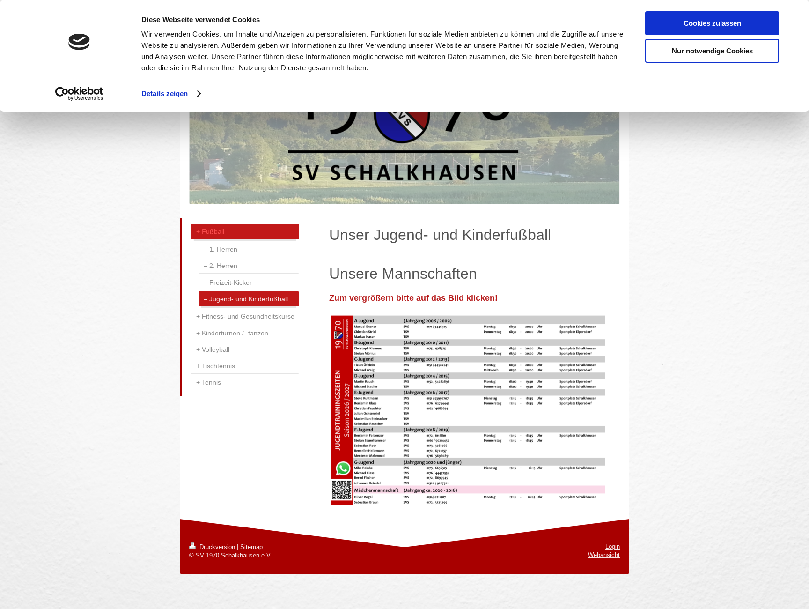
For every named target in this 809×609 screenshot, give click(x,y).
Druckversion (217, 546)
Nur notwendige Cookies (712, 51)
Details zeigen (164, 93)
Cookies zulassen (712, 23)
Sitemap (251, 546)
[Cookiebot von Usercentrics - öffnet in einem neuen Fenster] (79, 94)
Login (612, 546)
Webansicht (604, 554)
